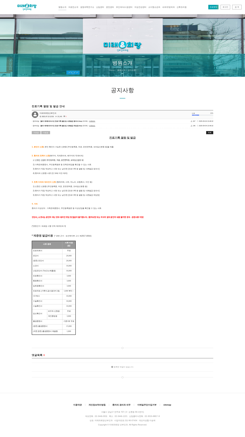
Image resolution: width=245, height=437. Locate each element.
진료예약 (213, 7)
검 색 (237, 7)
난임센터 (100, 7)
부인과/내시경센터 (124, 7)
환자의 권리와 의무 (121, 405)
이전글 (36, 133)
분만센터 (110, 7)
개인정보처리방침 (97, 405)
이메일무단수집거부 (147, 405)
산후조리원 (182, 7)
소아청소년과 (154, 7)
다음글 (45, 133)
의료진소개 (73, 7)
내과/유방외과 (168, 7)
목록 (209, 133)
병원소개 (62, 7)
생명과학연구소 (87, 7)
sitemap (167, 405)
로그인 (225, 7)
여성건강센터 (140, 7)
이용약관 (77, 405)
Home (112, 70)
